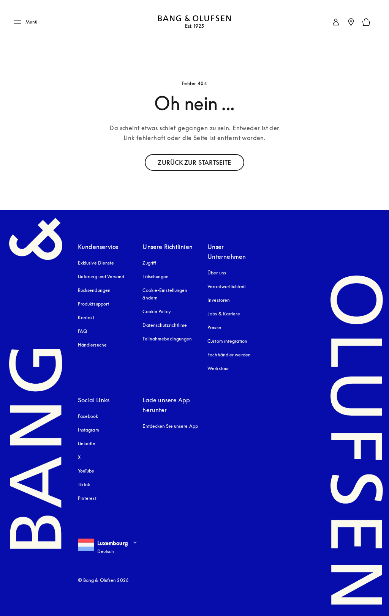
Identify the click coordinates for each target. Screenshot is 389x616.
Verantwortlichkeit (226, 286)
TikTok (84, 484)
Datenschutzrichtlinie (164, 325)
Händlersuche (92, 345)
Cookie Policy (156, 311)
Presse (214, 327)
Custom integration (227, 341)
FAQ (82, 331)
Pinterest (87, 498)
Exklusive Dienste (96, 263)
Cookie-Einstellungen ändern (164, 294)
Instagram (88, 430)
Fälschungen (155, 276)
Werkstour (218, 368)
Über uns (216, 273)
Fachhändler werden (229, 355)
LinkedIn (87, 443)
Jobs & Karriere (223, 314)
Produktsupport (93, 304)
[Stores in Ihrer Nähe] (351, 22)
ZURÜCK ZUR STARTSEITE (194, 162)
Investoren (218, 300)
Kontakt (86, 317)
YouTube (86, 471)
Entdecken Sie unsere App (170, 426)
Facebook (88, 416)
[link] (336, 22)
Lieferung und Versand (101, 276)
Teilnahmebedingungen (167, 339)
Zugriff (150, 263)
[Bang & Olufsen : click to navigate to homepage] (194, 22)
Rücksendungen (94, 290)
